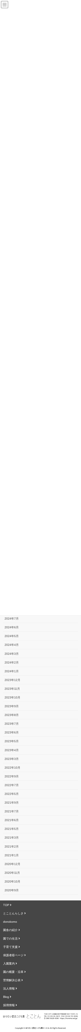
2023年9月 (12, 706)
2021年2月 (12, 846)
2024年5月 (12, 636)
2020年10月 (12, 881)
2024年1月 (12, 671)
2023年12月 (12, 680)
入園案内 (9, 963)
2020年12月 (12, 864)
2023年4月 (12, 750)
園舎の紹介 (10, 930)
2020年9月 (12, 890)
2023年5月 (12, 741)
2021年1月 (12, 855)
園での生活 (10, 938)
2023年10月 (12, 697)
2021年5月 (12, 828)
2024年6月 (12, 627)
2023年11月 (12, 688)
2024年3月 (12, 653)
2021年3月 (12, 837)
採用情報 (9, 1005)
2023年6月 (12, 732)
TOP (6, 905)
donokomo (10, 921)
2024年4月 (12, 644)
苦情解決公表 (12, 980)
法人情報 (9, 988)
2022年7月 (12, 785)
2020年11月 (12, 872)
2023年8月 (12, 715)
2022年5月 (12, 793)
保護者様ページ (13, 955)
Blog (6, 996)
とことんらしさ (13, 913)
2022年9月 (12, 776)
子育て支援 (10, 947)
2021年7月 (12, 811)
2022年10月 (12, 767)
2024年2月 (12, 662)
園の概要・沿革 (13, 971)
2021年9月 (12, 802)
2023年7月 (12, 723)
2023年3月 (12, 759)
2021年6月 (12, 820)
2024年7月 (12, 618)
